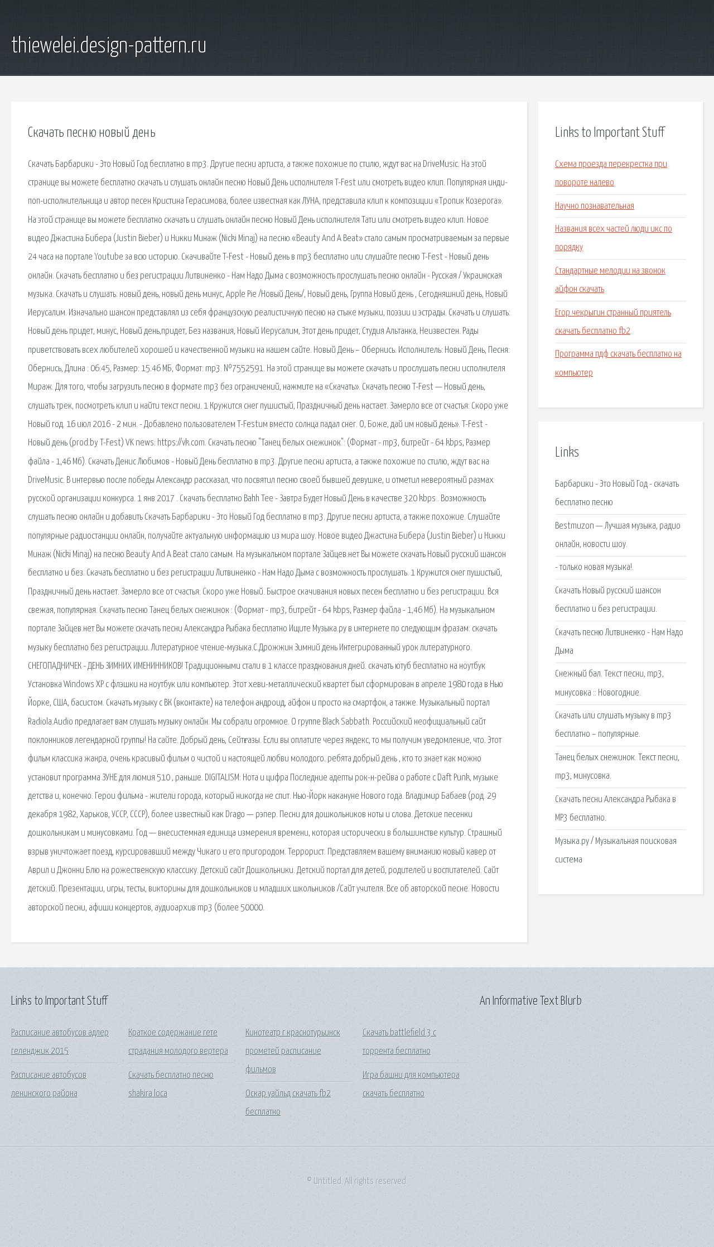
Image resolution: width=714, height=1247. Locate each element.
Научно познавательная (594, 206)
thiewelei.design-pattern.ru (109, 46)
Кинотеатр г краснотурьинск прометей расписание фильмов (292, 1051)
